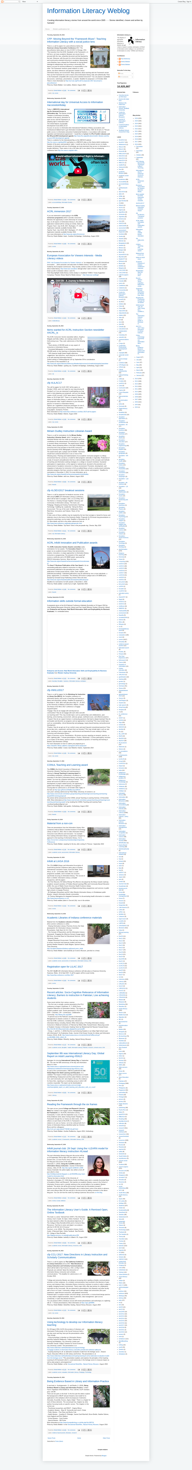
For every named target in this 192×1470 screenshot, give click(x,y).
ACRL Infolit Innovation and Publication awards (72, 542)
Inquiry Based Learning (123, 845)
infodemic (122, 786)
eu (119, 626)
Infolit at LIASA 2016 (58, 861)
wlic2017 (121, 1325)
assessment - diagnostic (123, 231)
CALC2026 (122, 272)
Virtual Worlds (123, 1274)
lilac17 (121, 950)
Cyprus (121, 390)
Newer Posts (51, 1438)
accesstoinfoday (56, 202)
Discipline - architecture (122, 421)
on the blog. (99, 1192)
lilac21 (121, 961)
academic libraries (122, 172)
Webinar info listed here (122, 103)
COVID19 (122, 363)
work (120, 1336)
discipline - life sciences (123, 483)
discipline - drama (122, 437)
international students (122, 853)
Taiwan (121, 1225)
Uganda (121, 1250)
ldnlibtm (121, 914)
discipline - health (66, 1047)
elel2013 (121, 604)
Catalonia (122, 288)
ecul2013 (121, 591)
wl (119, 1302)
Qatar (120, 1112)
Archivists (122, 214)
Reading (121, 1119)
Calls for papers (123, 275)
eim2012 (121, 601)
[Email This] (82, 90)
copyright (121, 353)
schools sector (98, 1047)
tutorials (121, 1245)
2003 (136, 407)
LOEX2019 (122, 988)
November (139, 151)
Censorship (122, 290)
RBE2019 (122, 1116)
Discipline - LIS (123, 486)
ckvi (120, 322)
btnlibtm (121, 266)
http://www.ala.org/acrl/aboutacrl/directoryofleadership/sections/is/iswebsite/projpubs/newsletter (77, 363)
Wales (121, 1283)
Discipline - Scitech (122, 533)
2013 (136, 384)
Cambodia (122, 279)
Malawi (121, 999)
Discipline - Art (123, 424)
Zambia (121, 1349)
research (90, 1047)
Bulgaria (121, 268)
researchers (122, 1134)
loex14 (121, 986)
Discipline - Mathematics (122, 491)
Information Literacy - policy (123, 815)
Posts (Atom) (59, 1441)
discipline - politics (122, 512)
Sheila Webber (125, 61)
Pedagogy (81, 1372)
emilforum (122, 606)
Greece (121, 698)
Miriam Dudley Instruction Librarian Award (69, 431)
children (121, 304)
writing (121, 1345)
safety (120, 1151)
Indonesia (122, 784)
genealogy (122, 684)
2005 (136, 404)
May (137, 365)
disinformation (123, 549)
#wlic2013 (122, 158)
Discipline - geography (122, 452)
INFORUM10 (123, 843)
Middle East (122, 1015)
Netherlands (122, 1045)
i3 (119, 712)
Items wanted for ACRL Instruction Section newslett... (140, 197)
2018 (136, 139)
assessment (65, 852)
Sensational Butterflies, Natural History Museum (83, 1364)
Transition (122, 1239)
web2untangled (123, 1287)
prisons (121, 1099)
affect (120, 194)
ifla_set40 (122, 734)
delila (120, 404)
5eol (120, 169)
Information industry (122, 807)
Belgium (121, 250)
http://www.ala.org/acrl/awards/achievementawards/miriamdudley (68, 474)
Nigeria (121, 1053)
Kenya (121, 892)
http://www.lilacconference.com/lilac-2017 (60, 975)
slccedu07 (122, 1177)
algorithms (122, 212)
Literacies (122, 979)
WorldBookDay (123, 1341)
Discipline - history (122, 464)
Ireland (121, 861)
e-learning (122, 561)
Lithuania (121, 984)
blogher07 (122, 259)
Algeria (121, 210)
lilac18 (121, 952)
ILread (58, 1200)
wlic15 (121, 1309)
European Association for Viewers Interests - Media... (140, 188)
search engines (123, 1167)
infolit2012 (122, 788)
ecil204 (121, 586)
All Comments (124, 77)
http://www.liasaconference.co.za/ (58, 898)
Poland (121, 1094)
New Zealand (123, 1047)
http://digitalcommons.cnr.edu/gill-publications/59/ (63, 1235)
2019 (136, 136)
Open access (123, 1073)
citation (121, 315)
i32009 (121, 720)
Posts (121, 73)
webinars (63, 1200)
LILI (120, 977)
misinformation (123, 1025)
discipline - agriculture (122, 417)
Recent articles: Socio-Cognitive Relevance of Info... (140, 282)
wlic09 (121, 1307)
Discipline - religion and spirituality (122, 524)
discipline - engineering (122, 444)
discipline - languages (122, 475)
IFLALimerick (123, 743)
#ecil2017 (122, 142)
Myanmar (121, 1038)
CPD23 (121, 367)
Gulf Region (122, 700)
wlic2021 (121, 1330)
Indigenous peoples (122, 777)
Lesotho (121, 921)
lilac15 (121, 947)
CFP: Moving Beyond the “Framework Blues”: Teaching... (140, 165)
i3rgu (120, 722)
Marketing (122, 1004)
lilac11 (121, 938)
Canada (121, 281)
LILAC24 (121, 968)
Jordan (121, 881)
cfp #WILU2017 (55, 690)
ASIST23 (121, 223)
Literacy (54, 1095)
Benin (120, 252)
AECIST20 (122, 192)
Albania (121, 205)
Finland (121, 654)
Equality (121, 615)
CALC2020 (122, 270)
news (120, 1051)
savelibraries (123, 1158)
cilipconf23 (122, 311)
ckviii (120, 324)
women (121, 1334)
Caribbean (122, 285)
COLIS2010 (122, 329)
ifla (120, 731)
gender (121, 681)
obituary (121, 1062)
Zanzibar (121, 1352)
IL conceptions (123, 751)
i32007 (121, 718)
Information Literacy (60, 533)
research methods (121, 1131)
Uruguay (121, 1265)
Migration (121, 1017)
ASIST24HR (122, 226)
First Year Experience (122, 657)
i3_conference (123, 714)
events (56, 93)
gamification (122, 677)
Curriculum (122, 388)
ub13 (120, 1248)
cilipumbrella (123, 313)
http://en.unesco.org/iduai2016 (57, 142)
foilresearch (122, 660)
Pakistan (85, 1047)
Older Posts (106, 1438)
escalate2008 (123, 617)
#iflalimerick (122, 144)
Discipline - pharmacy (122, 504)
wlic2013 (121, 1316)
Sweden (121, 1214)
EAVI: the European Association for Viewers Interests (64, 262)
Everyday (121, 642)
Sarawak (121, 1154)
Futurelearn (122, 672)
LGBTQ (121, 923)
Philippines (122, 1088)
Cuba (120, 385)
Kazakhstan (122, 886)
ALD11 (121, 207)
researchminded (124, 1136)
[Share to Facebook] (89, 90)
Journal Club (123, 884)
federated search (124, 648)
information (122, 797)
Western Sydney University (67, 673)
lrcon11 (121, 990)
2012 (136, 386)
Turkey (121, 1243)
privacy (121, 1101)
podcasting (122, 1092)
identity (121, 729)
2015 (136, 378)
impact (121, 766)
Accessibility (122, 182)
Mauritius (121, 1006)
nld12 (120, 1056)
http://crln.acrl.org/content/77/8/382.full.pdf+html (62, 1129)
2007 (136, 399)
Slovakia (121, 1179)
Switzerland (122, 1217)
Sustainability (123, 1210)
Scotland (121, 1164)
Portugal (121, 1097)
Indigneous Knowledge (122, 781)
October (138, 155)
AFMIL (121, 196)
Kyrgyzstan (122, 905)
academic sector (56, 852)
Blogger (104, 1455)
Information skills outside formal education (69, 601)
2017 (136, 141)
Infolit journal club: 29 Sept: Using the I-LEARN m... (140, 308)
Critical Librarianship (123, 370)
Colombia (122, 335)
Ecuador (121, 589)
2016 (136, 144)
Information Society (67, 202)
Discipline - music (122, 495)
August (138, 357)
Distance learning (121, 554)
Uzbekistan (122, 1270)
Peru (120, 1085)
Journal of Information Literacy (122, 121)
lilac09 (121, 936)
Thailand (121, 1232)
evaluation (64, 1372)
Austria (121, 236)
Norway (121, 1060)
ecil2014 (121, 566)
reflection (121, 1123)
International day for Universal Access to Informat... (140, 174)
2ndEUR (121, 165)
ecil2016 (121, 570)
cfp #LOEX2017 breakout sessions (65, 490)
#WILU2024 (122, 153)
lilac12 (121, 941)
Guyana (121, 703)
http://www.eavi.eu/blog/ (90, 275)
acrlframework (123, 188)
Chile (120, 306)
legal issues (122, 919)
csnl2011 (121, 383)
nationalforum (123, 1043)
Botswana (122, 261)
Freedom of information (122, 665)
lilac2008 (121, 959)
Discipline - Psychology (122, 516)
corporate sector (124, 355)
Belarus (121, 248)
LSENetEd (122, 993)
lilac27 (121, 974)
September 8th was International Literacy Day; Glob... (140, 292)
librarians (68, 1432)
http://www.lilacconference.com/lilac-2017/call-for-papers (78, 412)
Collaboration (123, 331)
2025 (136, 121)
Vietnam (121, 1272)
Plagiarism (122, 1090)
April (137, 367)
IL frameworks (73, 960)
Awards (54, 484)
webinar (121, 1291)
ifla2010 (121, 740)
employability (123, 611)
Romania (121, 1142)
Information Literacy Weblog (88, 10)
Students (121, 1205)
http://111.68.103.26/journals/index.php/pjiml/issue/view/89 (66, 1029)
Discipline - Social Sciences (123, 536)
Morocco (121, 1034)
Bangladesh (122, 243)
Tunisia (121, 1241)
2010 (136, 391)
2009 (136, 394)
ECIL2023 (122, 582)
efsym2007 (122, 597)
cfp (53, 93)
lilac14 (121, 945)
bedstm (121, 245)
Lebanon (121, 916)
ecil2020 (121, 577)
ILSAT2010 (122, 763)
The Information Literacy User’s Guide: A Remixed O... (140, 318)
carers (121, 283)
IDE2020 (121, 727)
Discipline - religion (122, 519)
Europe (121, 633)
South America (123, 1195)
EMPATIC (121, 608)
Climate (121, 326)
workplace (83, 681)
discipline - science (122, 529)
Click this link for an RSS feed (124, 96)
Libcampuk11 (123, 925)
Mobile (121, 1029)
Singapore (122, 1175)
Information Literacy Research (122, 821)
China (120, 308)
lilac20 (121, 956)
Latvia (120, 909)
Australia (54, 681)
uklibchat (121, 1254)
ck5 (120, 320)
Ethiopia (121, 624)
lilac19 (121, 954)
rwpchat (121, 1149)
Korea (120, 898)
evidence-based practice (59, 1432)
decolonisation (123, 400)
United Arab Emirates (122, 1262)
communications (124, 339)
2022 (136, 129)
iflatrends (121, 746)
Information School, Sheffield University (124, 108)
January (139, 375)
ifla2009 (121, 738)
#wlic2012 (122, 156)
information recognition (122, 832)
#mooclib (121, 151)
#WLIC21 (121, 162)
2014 (136, 381)
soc (120, 1184)
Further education (122, 669)
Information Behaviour (122, 800)
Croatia (121, 381)
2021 (136, 131)
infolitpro (121, 791)
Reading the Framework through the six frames (72, 1104)
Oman (120, 1071)
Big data (121, 257)
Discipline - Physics (122, 508)
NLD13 (121, 1058)
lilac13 (121, 943)
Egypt (120, 599)
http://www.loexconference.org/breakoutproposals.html (64, 523)
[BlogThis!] (84, 90)
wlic (120, 1305)
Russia (121, 1145)
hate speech (122, 705)
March (138, 370)
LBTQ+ (121, 912)
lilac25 (121, 970)
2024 (136, 123)
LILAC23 (121, 965)
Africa (120, 198)
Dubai (120, 559)
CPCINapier (122, 365)
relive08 (121, 1125)
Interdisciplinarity (124, 849)
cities (120, 317)
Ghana (121, 688)
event (120, 637)
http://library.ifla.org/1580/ (63, 1014)
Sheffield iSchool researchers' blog (124, 131)
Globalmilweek (123, 690)
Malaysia (121, 1002)
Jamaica (121, 875)
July (137, 360)
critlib (120, 379)
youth (120, 1347)
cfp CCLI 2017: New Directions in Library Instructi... (140, 330)
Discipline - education (122, 440)
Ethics (120, 622)
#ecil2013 (122, 140)
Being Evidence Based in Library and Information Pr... (140, 350)
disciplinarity (122, 414)
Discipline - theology (122, 546)
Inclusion (121, 768)
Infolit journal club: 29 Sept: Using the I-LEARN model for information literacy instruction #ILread (77, 1150)
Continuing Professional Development (123, 347)
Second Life (122, 1170)
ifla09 (120, 736)
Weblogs (121, 1296)
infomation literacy (122, 794)
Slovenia (121, 1182)
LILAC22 (121, 963)
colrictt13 (121, 337)
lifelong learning (124, 932)
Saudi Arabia (123, 1156)
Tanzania (121, 1227)
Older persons (123, 1067)
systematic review (122, 1222)
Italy (120, 868)
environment (122, 613)
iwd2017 (121, 872)
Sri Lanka (122, 1201)
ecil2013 (121, 564)
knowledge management (123, 895)
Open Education (124, 1077)
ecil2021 (121, 579)
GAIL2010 (122, 674)
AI (119, 203)
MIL (120, 1019)
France (121, 662)
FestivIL (121, 652)
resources (76, 1245)
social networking (122, 1187)
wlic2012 (121, 1314)
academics (122, 179)
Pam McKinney (125, 59)
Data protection (123, 396)
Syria (120, 1219)
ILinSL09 (121, 759)
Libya (120, 930)
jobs (120, 879)
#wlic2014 (122, 160)
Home (47, 29)
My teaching (122, 1036)
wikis (120, 1300)
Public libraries (123, 1104)
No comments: (72, 90)
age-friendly (122, 201)
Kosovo (121, 900)
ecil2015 (121, 568)
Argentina (122, 216)
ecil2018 (121, 575)
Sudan (121, 1208)
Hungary (121, 709)
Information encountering (123, 804)
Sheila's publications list (61, 29)
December (139, 146)
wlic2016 (121, 1323)
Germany (121, 686)
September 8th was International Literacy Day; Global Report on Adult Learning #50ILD (75, 1055)
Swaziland (122, 1212)
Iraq (120, 859)
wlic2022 (121, 1332)
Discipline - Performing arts (123, 498)
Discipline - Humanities (122, 468)
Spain (120, 1199)
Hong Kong (122, 707)
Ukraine (121, 1257)
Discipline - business (63, 681)
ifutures (121, 749)
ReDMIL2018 (123, 1121)
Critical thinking (123, 375)
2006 (136, 402)
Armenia (121, 219)
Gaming (121, 679)
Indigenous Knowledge (122, 773)
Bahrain (121, 241)
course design (123, 359)
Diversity (121, 557)
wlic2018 (121, 1327)
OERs (120, 1065)
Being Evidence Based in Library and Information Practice (78, 1381)
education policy (124, 593)
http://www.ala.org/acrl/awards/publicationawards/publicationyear (67, 580)
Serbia (121, 1173)
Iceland (121, 725)
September (139, 157)
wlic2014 (121, 1318)
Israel (120, 863)
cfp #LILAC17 (54, 382)
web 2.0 (121, 1285)
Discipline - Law (123, 479)
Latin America (123, 907)
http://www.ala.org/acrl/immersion (74, 234)
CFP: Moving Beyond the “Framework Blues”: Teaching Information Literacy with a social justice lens (76, 40)
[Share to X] (86, 90)
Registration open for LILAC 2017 (65, 966)
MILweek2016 (123, 1021)
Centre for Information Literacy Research (122, 115)
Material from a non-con (59, 823)
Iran (120, 856)
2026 (136, 118)
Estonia (121, 620)
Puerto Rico (122, 1110)
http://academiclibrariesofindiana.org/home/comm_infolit (65, 948)
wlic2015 (121, 1320)
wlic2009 (121, 1311)
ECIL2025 (122, 584)
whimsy (121, 1298)
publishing (122, 1107)
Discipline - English (122, 448)
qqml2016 (122, 1114)
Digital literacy (123, 408)
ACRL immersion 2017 (59, 211)
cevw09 (121, 299)
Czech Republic (123, 392)
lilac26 (121, 972)
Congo (121, 343)
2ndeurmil (122, 167)
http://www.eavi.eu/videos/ (69, 269)
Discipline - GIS (123, 455)
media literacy (56, 320)
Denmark (121, 406)
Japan (121, 877)
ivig (120, 870)
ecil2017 (121, 573)
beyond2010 (122, 254)
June (138, 362)
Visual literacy (123, 1276)
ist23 (120, 865)
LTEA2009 (122, 997)
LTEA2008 (122, 995)
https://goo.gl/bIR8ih (87, 1303)
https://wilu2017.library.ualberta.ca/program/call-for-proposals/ (67, 745)
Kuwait (121, 903)
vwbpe (121, 1280)
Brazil (120, 263)
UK (120, 1252)
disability (121, 412)
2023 (136, 126)
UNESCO (122, 1259)
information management (123, 826)
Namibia (121, 1040)
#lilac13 (121, 147)
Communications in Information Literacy (124, 126)
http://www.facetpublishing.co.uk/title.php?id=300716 (77, 1422)
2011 (136, 389)
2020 (136, 134)
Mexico (121, 1012)
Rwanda (121, 1147)
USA (90, 960)
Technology (88, 1372)
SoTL (120, 1190)
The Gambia (122, 1234)
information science (122, 835)
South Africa (122, 1192)
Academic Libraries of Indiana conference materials (74, 917)
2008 (136, 397)
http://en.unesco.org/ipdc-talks (67, 150)
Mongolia (121, 1031)
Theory (121, 1236)
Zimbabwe (122, 1354)
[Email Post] (78, 90)
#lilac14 (121, 149)
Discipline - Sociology (122, 542)
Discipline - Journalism (122, 471)
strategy (121, 1203)
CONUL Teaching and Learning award (67, 764)
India (120, 770)
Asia (120, 221)
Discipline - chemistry (122, 433)
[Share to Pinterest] (91, 90)
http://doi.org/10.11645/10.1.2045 (72, 1168)
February (139, 373)
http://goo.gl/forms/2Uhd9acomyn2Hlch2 (67, 790)
